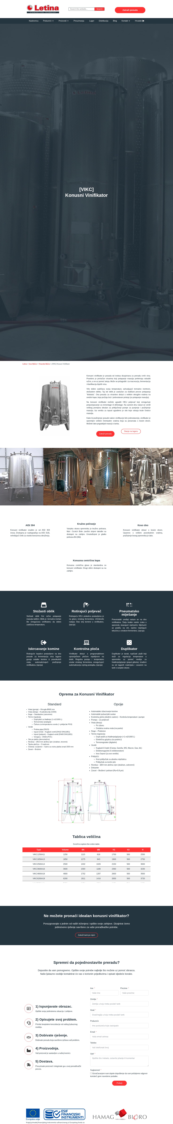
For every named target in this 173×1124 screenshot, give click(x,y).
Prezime (123, 988)
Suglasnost (95, 1070)
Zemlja (93, 999)
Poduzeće (94, 1021)
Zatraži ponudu (130, 10)
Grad (92, 1010)
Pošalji (119, 1083)
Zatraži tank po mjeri (86, 935)
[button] (48, 21)
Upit (92, 1054)
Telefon (93, 1043)
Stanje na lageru (131, 431)
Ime (91, 988)
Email (92, 1032)
